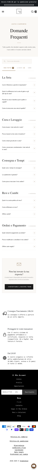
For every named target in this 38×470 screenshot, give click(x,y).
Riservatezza (19, 445)
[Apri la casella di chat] (33, 466)
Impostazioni (19, 386)
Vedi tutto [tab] (9, 67)
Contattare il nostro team (19, 286)
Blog (19, 416)
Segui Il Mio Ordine (19, 409)
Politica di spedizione (19, 441)
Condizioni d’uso (19, 448)
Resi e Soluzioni (19, 412)
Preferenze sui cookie (19, 454)
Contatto (19, 405)
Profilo (19, 382)
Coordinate (19, 450)
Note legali (19, 452)
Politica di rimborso (19, 437)
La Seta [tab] (20, 67)
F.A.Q (19, 402)
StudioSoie (24, 461)
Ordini (19, 379)
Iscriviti (29, 392)
